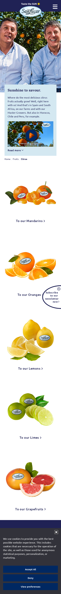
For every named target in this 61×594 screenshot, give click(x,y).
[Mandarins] (30, 193)
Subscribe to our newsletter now (51, 297)
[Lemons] (30, 337)
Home (7, 159)
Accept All (30, 569)
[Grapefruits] (30, 479)
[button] (56, 532)
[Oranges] (30, 264)
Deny (30, 578)
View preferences (30, 586)
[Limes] (30, 409)
